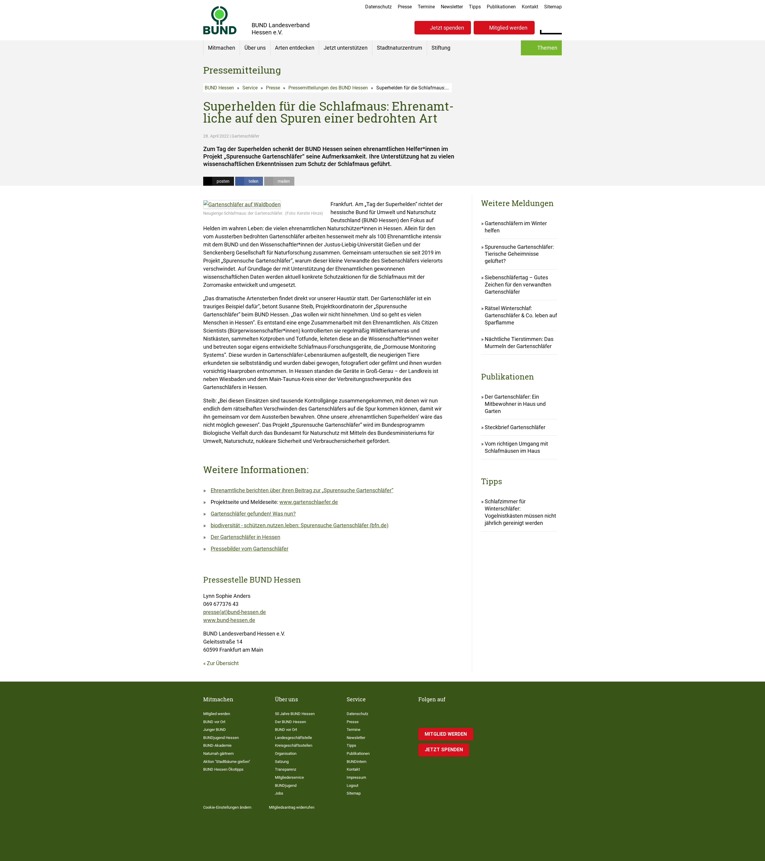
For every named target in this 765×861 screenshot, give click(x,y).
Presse (405, 7)
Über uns (255, 48)
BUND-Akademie (217, 745)
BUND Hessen (219, 88)
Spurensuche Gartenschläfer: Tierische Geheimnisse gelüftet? (519, 254)
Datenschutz (378, 7)
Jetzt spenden (447, 28)
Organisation (285, 753)
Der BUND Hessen (290, 722)
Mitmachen (221, 48)
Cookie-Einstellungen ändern (227, 807)
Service (250, 88)
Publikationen (501, 7)
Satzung (282, 761)
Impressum (356, 777)
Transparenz (285, 769)
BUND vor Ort (214, 722)
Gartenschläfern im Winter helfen (516, 227)
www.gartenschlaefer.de (308, 502)
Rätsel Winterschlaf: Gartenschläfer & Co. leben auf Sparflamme (521, 315)
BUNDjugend (285, 785)
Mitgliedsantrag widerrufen (291, 807)
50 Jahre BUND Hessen (295, 713)
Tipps (475, 7)
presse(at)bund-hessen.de (234, 612)
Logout (352, 785)
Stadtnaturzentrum (399, 48)
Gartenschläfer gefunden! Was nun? (253, 513)
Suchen (557, 27)
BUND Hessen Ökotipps (223, 769)
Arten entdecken (294, 48)
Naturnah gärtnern (218, 753)
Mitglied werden (508, 28)
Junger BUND (214, 729)
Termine (426, 7)
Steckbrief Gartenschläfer (515, 427)
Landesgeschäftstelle (293, 737)
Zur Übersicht (223, 663)
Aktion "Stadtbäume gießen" (226, 761)
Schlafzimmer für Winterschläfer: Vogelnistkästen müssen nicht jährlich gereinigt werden (520, 512)
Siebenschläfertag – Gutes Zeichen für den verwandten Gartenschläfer (518, 284)
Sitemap (553, 7)
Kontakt (530, 7)
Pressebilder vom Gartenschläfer (249, 548)
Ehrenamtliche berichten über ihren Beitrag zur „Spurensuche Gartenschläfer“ (302, 490)
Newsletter (452, 7)
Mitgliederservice (289, 777)
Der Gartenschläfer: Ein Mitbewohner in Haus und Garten (515, 404)
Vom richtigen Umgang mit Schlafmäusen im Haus (516, 447)
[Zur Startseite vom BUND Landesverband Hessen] (220, 20)
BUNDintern (356, 761)
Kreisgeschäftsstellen (293, 745)
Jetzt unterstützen (346, 48)
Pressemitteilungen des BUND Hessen (328, 88)
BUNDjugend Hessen (221, 737)
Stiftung (441, 48)
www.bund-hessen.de (229, 620)
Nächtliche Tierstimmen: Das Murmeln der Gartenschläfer (519, 342)
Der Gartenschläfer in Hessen (245, 537)
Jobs (279, 793)
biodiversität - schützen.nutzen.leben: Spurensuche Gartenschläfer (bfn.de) (299, 525)
